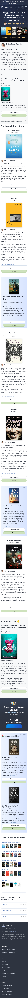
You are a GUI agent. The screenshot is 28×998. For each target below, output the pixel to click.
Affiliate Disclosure (7, 985)
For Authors (5, 964)
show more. (11, 109)
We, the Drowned (14, 333)
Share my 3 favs (15, 726)
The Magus (14, 198)
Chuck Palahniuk (14, 411)
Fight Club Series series (15, 414)
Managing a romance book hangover (11, 842)
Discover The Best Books (8, 949)
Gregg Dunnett (19, 24)
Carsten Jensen (7, 335)
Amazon (14, 115)
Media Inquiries (6, 967)
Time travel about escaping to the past (11, 851)
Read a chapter (15, 112)
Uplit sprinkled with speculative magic (11, 869)
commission (19, 120)
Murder (5, 904)
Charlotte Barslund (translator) (18, 335)
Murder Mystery (7, 910)
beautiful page (12, 712)
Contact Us (4, 970)
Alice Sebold (15, 132)
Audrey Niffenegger (14, 542)
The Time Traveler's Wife (14, 540)
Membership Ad (23, 277)
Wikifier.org (13, 931)
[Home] (6, 7)
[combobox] (19, 7)
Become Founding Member (9, 973)
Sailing (4, 916)
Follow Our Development (8, 952)
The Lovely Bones (14, 130)
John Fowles (14, 200)
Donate (4, 976)
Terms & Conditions (7, 991)
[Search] (19, 7)
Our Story (4, 961)
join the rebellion (14, 121)
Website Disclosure (7, 994)
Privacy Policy (5, 988)
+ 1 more (13, 336)
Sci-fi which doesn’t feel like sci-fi (10, 860)
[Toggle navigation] (26, 7)
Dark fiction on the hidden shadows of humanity (11, 879)
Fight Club (14, 409)
